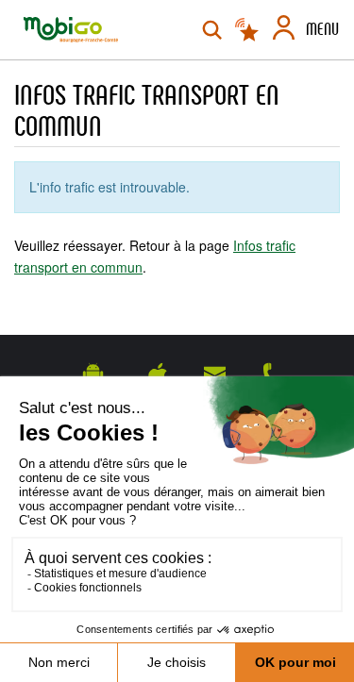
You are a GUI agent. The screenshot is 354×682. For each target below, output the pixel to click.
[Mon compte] (283, 30)
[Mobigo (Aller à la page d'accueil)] (71, 29)
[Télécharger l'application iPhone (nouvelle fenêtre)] (158, 373)
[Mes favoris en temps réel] (248, 30)
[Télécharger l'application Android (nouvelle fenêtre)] (93, 373)
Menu (322, 29)
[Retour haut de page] (317, 311)
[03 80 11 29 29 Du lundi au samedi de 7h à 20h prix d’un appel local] (272, 373)
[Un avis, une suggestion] (214, 373)
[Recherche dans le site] (212, 30)
